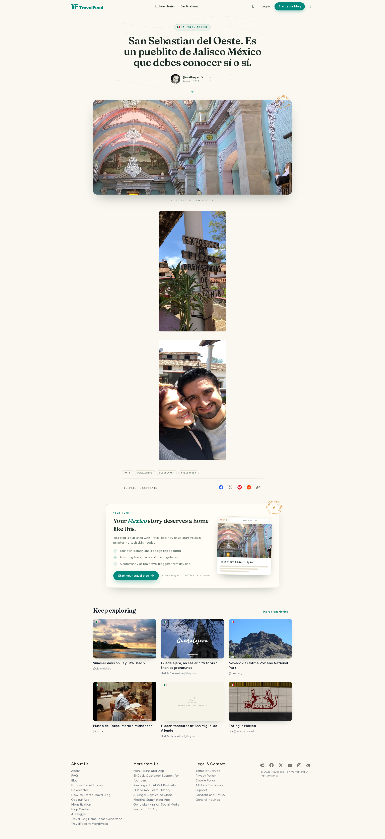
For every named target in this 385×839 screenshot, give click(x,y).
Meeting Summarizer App (151, 800)
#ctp (128, 473)
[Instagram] (299, 765)
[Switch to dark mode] (253, 6)
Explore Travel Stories (87, 785)
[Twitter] (230, 487)
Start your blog (290, 6)
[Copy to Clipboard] (257, 487)
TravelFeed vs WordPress (89, 824)
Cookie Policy (206, 780)
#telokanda (188, 473)
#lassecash (166, 473)
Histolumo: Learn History (151, 790)
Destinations (189, 6)
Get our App (80, 800)
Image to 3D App (145, 809)
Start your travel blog (133, 576)
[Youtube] (290, 765)
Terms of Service (208, 771)
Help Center (80, 809)
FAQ (74, 775)
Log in (265, 6)
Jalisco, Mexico (194, 27)
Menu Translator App (148, 771)
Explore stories (164, 6)
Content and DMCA (210, 795)
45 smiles (130, 488)
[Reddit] (248, 487)
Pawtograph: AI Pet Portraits (154, 785)
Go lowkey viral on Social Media (156, 804)
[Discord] (308, 765)
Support (201, 790)
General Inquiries (208, 800)
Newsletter (79, 790)
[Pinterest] (239, 487)
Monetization (81, 804)
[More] (310, 6)
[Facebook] (221, 487)
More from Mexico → (277, 611)
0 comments (148, 488)
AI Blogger (79, 814)
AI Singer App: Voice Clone (153, 795)
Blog (74, 780)
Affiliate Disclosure (210, 785)
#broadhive (144, 473)
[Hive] (262, 765)
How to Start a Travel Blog (90, 795)
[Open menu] (210, 79)
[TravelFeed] (87, 6)
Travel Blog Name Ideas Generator (96, 819)
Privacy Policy (206, 775)
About (76, 771)
